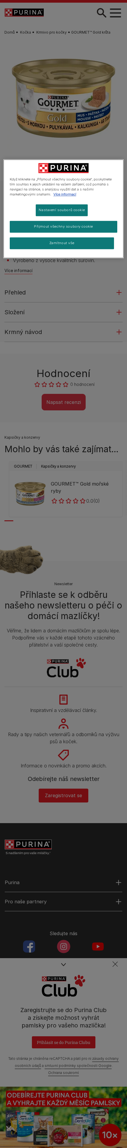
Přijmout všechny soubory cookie (63, 227)
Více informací (64, 195)
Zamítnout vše (61, 243)
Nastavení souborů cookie (62, 210)
